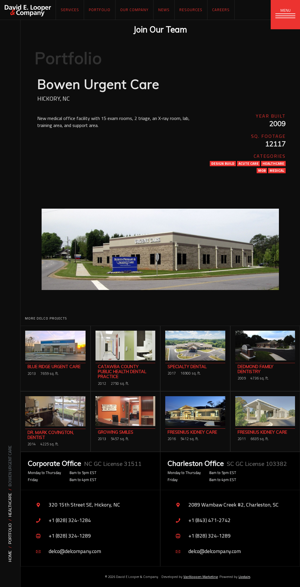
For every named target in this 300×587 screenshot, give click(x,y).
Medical (277, 170)
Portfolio (10, 533)
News (164, 10)
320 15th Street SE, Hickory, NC (84, 505)
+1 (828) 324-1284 (70, 520)
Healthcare (10, 505)
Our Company (134, 10)
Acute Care (248, 163)
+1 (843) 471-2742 (209, 520)
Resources (190, 10)
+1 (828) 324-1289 (70, 536)
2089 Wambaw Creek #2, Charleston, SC (233, 505)
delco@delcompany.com (75, 551)
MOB (262, 170)
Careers (221, 10)
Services (70, 10)
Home (10, 556)
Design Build (222, 163)
